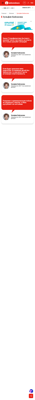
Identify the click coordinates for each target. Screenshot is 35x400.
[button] (28, 8)
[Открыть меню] (3, 3)
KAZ (32, 3)
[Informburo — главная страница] (13, 3)
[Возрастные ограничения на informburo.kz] (24, 3)
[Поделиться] (31, 396)
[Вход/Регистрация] (28, 3)
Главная (3, 13)
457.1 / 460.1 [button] (9, 8)
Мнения (11, 13)
